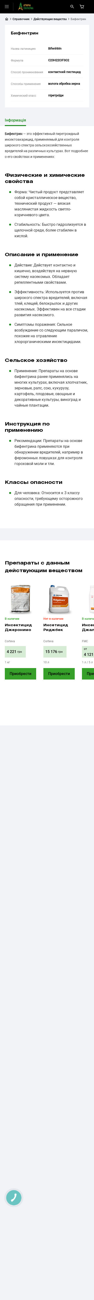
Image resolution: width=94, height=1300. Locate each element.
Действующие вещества (50, 19)
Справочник (21, 19)
